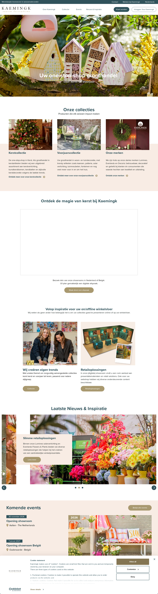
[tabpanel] (30, 148)
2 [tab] (79, 488)
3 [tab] (82, 488)
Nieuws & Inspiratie (94, 9)
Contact (115, 2)
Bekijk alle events (140, 507)
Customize (131, 569)
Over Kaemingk (49, 9)
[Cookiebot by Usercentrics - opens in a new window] (15, 589)
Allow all (132, 562)
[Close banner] (154, 559)
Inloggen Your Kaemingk (144, 9)
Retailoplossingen (92, 388)
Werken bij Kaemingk (131, 2)
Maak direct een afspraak (79, 290)
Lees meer (17, 459)
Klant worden (121, 9)
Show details (35, 589)
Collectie (65, 9)
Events (79, 9)
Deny (133, 577)
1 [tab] (75, 488)
